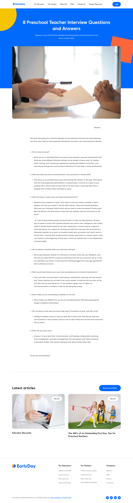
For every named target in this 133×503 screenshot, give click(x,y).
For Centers (52, 4)
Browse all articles (110, 388)
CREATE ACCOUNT (65, 470)
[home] (19, 4)
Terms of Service (56, 497)
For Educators (39, 4)
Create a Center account (89, 470)
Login (116, 4)
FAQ (72, 4)
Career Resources (95, 4)
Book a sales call (86, 479)
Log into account (64, 475)
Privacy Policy (66, 497)
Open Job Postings (65, 483)
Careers (108, 479)
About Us (63, 4)
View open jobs (63, 479)
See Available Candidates (89, 482)
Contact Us (81, 4)
